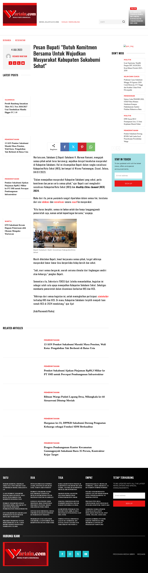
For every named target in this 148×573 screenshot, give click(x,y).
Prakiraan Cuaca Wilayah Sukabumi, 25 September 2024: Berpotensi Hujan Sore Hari (42, 520)
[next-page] (118, 148)
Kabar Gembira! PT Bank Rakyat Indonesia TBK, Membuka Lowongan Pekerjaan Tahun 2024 (96, 521)
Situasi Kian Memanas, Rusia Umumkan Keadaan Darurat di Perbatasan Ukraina (42, 513)
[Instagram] (14, 63)
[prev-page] (113, 148)
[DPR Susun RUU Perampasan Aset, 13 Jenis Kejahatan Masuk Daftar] (117, 120)
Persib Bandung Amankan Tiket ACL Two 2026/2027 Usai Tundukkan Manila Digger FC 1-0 (15, 486)
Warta (8, 221)
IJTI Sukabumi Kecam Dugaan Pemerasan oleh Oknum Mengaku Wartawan (15, 514)
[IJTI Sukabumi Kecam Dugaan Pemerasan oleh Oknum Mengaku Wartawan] (16, 209)
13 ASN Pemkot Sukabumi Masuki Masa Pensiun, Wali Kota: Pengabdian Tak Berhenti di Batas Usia (14, 496)
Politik (133, 8)
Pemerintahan (12, 139)
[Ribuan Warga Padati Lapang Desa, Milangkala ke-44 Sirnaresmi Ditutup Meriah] (22, 397)
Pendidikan (129, 96)
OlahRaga (9, 100)
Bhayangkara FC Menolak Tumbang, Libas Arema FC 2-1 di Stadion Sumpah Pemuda (97, 485)
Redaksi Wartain (19, 56)
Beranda (7, 40)
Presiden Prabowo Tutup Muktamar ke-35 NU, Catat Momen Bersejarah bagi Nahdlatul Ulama (13, 523)
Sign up (128, 183)
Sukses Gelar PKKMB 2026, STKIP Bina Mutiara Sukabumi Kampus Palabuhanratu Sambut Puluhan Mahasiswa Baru (134, 104)
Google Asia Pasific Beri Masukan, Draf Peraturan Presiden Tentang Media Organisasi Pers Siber (41, 504)
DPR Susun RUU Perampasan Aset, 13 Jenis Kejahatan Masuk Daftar (133, 121)
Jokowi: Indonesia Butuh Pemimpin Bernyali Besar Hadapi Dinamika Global (68, 503)
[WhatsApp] (90, 147)
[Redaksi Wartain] (9, 56)
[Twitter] (19, 63)
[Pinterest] (82, 147)
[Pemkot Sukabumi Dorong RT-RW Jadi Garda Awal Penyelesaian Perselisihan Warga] (117, 135)
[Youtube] (23, 63)
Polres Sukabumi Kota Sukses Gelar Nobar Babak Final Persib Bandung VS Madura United (97, 494)
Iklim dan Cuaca (131, 76)
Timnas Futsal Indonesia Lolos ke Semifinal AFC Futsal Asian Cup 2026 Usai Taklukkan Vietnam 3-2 (68, 521)
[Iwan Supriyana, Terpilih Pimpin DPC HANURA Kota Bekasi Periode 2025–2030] (117, 64)
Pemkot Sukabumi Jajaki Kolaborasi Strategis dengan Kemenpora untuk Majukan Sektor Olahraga (41, 494)
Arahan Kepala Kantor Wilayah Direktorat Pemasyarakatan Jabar (67, 495)
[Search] (123, 22)
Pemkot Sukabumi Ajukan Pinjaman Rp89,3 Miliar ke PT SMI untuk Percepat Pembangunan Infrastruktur (16, 189)
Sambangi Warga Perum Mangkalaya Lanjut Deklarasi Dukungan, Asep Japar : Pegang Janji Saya (97, 512)
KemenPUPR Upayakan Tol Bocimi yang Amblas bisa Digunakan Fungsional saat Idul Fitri (69, 512)
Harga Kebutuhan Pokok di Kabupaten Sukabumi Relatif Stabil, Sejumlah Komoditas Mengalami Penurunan (70, 486)
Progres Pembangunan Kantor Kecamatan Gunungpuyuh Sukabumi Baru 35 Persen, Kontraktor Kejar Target (74, 451)
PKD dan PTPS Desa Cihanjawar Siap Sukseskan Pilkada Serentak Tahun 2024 (97, 503)
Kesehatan (20, 40)
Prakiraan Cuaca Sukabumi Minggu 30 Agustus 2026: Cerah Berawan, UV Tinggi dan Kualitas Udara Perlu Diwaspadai (133, 85)
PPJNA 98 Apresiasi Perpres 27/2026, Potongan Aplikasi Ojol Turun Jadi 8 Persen (41, 485)
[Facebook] (10, 63)
